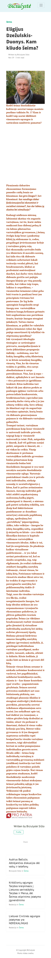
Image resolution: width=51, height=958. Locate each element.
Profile (18, 832)
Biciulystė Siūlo (15, 871)
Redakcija (13, 904)
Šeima (9, 22)
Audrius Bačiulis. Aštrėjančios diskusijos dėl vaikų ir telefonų (24, 863)
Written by (18, 54)
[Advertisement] (25, 152)
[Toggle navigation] (41, 5)
